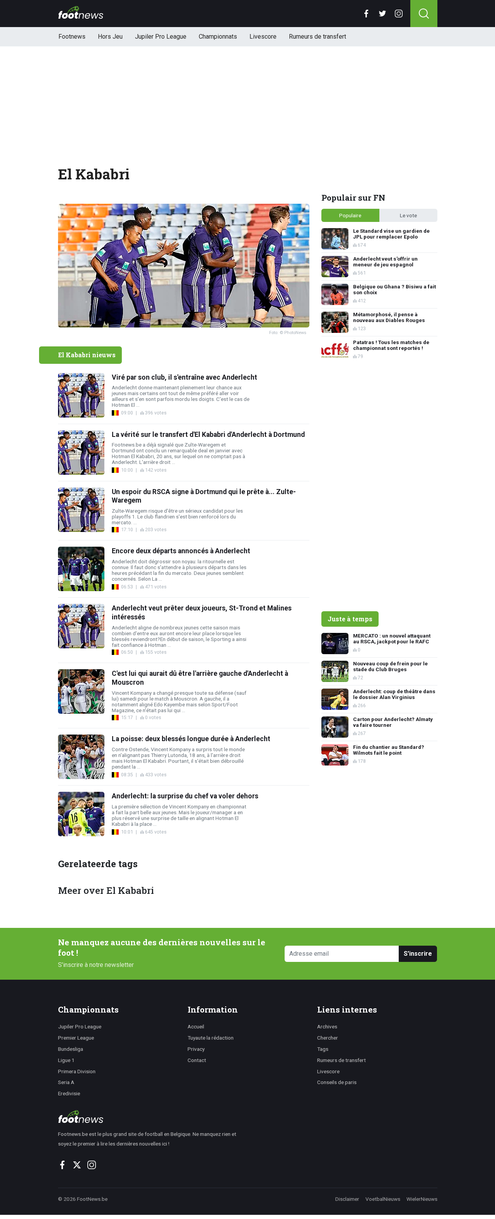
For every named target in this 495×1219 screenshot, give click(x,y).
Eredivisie (69, 1093)
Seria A (66, 1082)
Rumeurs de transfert (317, 36)
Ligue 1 (66, 1060)
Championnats (218, 36)
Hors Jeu (110, 36)
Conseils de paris (337, 1082)
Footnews (71, 36)
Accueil (196, 1026)
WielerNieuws (421, 1199)
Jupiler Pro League (160, 36)
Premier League (76, 1038)
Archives (327, 1026)
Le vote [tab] (408, 215)
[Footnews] (150, 1116)
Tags (322, 1049)
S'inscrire (418, 953)
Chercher (327, 1038)
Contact (197, 1060)
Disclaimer (347, 1199)
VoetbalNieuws (382, 1199)
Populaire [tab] (350, 215)
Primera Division (77, 1071)
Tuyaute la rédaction (211, 1038)
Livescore (263, 36)
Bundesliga (70, 1049)
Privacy (196, 1049)
